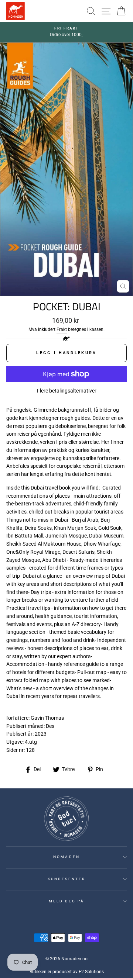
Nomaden (66, 857)
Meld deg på (67, 901)
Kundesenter (67, 879)
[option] (66, 32)
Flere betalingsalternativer (66, 391)
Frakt (62, 329)
